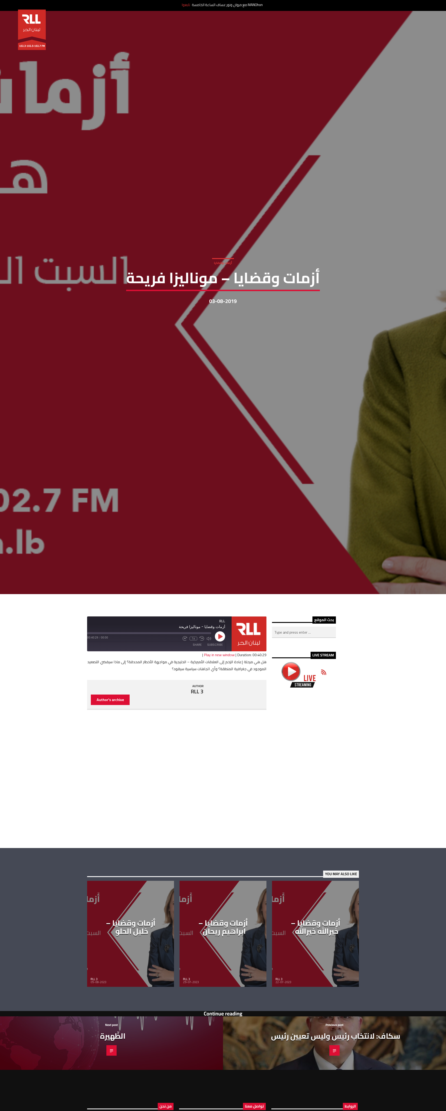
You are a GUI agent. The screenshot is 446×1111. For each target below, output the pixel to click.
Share (197, 684)
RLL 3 (197, 730)
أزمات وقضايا (223, 281)
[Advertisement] (304, 807)
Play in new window (219, 693)
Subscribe (215, 684)
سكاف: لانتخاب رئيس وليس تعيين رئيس (335, 1075)
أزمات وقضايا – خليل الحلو (130, 966)
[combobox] (304, 671)
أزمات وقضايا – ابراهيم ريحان (223, 966)
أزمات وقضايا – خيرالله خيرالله (315, 966)
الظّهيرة (112, 1075)
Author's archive (110, 738)
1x (193, 677)
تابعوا (186, 4)
